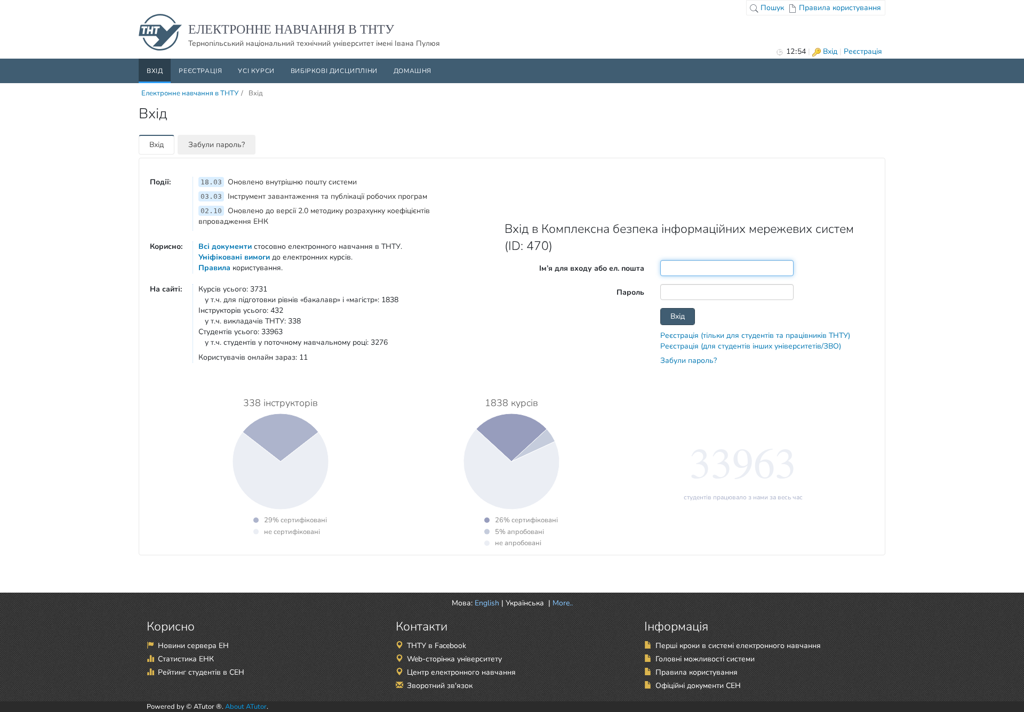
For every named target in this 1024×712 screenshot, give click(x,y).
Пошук (771, 8)
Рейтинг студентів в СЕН (201, 672)
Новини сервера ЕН (193, 646)
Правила (214, 268)
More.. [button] (561, 603)
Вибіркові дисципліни (334, 71)
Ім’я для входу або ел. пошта (591, 268)
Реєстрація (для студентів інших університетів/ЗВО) (750, 346)
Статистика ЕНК (186, 659)
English (487, 603)
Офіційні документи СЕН (698, 686)
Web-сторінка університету (454, 659)
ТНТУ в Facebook (436, 646)
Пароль (630, 292)
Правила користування (839, 8)
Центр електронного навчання (461, 672)
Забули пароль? (216, 145)
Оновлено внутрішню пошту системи (279, 182)
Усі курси (256, 71)
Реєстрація (863, 51)
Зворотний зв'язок (440, 686)
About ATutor (246, 706)
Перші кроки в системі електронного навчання (738, 646)
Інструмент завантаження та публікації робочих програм (314, 196)
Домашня (412, 71)
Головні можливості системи (705, 659)
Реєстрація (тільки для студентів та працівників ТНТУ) (755, 335)
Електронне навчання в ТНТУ (189, 93)
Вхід (829, 51)
